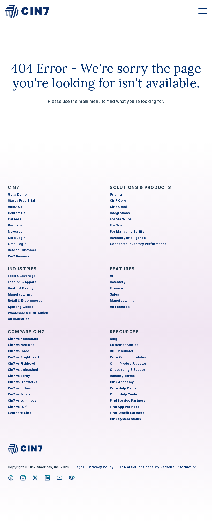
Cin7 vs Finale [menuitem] (19, 394)
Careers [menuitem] (14, 219)
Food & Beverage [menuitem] (21, 276)
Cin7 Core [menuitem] (118, 201)
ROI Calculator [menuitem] (122, 351)
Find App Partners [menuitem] (124, 407)
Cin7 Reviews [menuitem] (18, 256)
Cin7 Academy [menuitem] (122, 382)
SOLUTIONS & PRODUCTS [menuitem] (140, 187)
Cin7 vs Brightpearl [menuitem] (23, 357)
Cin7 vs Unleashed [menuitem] (23, 370)
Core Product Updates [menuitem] (128, 357)
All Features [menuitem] (120, 307)
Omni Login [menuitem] (17, 244)
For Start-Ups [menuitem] (121, 219)
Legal (79, 467)
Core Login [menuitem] (17, 238)
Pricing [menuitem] (116, 194)
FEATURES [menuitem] (122, 268)
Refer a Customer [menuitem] (22, 250)
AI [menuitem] (111, 276)
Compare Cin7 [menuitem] (19, 413)
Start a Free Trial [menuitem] (21, 201)
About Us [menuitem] (15, 207)
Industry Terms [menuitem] (122, 376)
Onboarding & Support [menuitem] (128, 370)
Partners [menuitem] (15, 225)
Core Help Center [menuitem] (124, 388)
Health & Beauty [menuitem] (20, 288)
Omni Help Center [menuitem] (124, 394)
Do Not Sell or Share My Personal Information (158, 467)
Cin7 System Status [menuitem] (125, 419)
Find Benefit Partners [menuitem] (127, 413)
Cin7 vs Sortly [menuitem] (19, 376)
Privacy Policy (101, 467)
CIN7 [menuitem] (13, 187)
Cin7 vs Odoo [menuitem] (18, 351)
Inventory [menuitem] (117, 282)
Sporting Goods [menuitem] (20, 307)
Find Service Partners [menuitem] (127, 400)
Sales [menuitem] (114, 294)
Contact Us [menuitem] (16, 213)
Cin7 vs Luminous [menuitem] (22, 400)
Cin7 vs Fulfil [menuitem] (18, 407)
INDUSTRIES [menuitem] (22, 268)
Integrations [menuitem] (120, 213)
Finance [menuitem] (116, 288)
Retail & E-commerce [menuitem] (25, 300)
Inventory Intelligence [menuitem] (128, 238)
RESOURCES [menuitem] (124, 331)
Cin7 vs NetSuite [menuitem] (21, 345)
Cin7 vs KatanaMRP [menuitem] (23, 339)
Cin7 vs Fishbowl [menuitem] (21, 363)
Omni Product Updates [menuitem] (128, 363)
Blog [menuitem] (113, 339)
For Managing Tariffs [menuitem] (127, 231)
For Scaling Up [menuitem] (122, 225)
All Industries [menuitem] (18, 319)
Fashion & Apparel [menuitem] (23, 282)
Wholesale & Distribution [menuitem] (28, 313)
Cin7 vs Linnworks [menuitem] (22, 382)
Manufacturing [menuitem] (20, 294)
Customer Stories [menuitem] (124, 345)
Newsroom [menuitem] (17, 231)
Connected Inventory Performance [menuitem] (138, 244)
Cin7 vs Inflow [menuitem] (19, 388)
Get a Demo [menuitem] (17, 194)
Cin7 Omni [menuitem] (118, 207)
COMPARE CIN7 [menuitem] (26, 331)
